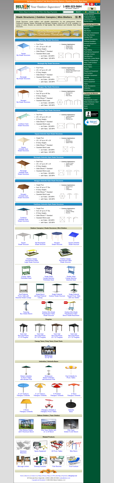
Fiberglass (87, 97)
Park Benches (57, 466)
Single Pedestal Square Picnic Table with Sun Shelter (73, 296)
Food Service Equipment (91, 52)
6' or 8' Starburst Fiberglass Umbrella (23, 394)
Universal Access (89, 90)
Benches (86, 28)
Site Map (47, 12)
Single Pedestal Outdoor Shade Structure (57, 295)
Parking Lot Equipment (91, 60)
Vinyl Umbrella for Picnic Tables (71, 377)
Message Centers (23, 466)
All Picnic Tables (57, 451)
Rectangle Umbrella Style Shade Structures (23, 172)
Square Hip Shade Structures (23, 54)
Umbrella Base (71, 410)
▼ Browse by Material (91, 93)
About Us (27, 12)
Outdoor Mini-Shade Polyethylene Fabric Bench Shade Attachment (71, 313)
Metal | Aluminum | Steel (91, 102)
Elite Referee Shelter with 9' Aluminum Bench (26, 431)
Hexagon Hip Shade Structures (23, 101)
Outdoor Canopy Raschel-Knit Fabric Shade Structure (65, 260)
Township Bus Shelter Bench (26, 313)
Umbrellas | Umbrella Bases (48, 361)
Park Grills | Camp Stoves (91, 58)
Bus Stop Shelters (89, 35)
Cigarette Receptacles (91, 39)
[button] (92, 122)
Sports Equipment (40, 451)
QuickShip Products (90, 19)
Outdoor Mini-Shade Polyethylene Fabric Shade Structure (48, 313)
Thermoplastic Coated (90, 100)
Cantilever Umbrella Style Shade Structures (23, 219)
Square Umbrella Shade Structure (73, 243)
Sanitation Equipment (90, 75)
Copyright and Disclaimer (38, 480)
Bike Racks (73, 451)
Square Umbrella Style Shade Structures (23, 149)
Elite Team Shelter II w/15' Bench (71, 431)
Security (86, 77)
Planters (86, 69)
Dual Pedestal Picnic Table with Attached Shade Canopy (23, 296)
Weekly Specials (89, 15)
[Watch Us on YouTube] (86, 5)
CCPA (53, 475)
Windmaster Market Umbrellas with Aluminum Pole (48, 377)
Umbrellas (87, 88)
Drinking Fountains (40, 466)
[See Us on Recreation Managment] (97, 5)
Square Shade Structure (23, 243)
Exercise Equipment (90, 43)
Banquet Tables (89, 26)
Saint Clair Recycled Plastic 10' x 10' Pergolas (40, 335)
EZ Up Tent (48, 356)
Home (21, 12)
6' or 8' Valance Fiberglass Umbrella (40, 394)
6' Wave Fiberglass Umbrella (73, 394)
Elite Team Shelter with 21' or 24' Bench (48, 431)
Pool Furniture (73, 466)
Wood (86, 108)
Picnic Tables (88, 67)
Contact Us (34, 12)
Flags (85, 48)
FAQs (41, 12)
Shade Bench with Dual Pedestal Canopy (40, 296)
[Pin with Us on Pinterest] (92, 5)
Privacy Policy (46, 475)
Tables (86, 84)
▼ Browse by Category (91, 24)
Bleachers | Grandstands (91, 33)
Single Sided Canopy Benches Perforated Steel (48, 278)
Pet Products (88, 65)
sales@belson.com (65, 478)
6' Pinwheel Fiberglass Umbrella (57, 394)
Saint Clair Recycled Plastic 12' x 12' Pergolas (73, 335)
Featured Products (89, 17)
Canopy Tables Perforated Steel (26, 277)
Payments (54, 12)
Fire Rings (87, 45)
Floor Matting (88, 50)
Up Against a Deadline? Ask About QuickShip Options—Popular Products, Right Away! (57, 1)
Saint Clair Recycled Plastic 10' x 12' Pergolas (57, 335)
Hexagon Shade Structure (57, 243)
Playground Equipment (91, 71)
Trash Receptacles (89, 86)
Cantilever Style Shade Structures (23, 124)
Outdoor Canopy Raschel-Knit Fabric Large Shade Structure (31, 260)
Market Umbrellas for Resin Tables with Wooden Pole (26, 377)
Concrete (87, 95)
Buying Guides (88, 21)
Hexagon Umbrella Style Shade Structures (23, 195)
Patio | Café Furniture (90, 62)
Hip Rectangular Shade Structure (40, 243)
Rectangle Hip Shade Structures (23, 78)
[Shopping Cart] (91, 10)
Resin (86, 106)
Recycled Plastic (89, 104)
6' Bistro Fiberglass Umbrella (26, 410)
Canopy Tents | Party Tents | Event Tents (48, 341)
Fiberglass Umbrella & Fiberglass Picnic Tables (49, 410)
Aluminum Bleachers (23, 452)
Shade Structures (89, 79)
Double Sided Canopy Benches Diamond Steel (71, 278)
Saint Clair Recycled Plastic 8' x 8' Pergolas (23, 335)
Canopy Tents (88, 37)
